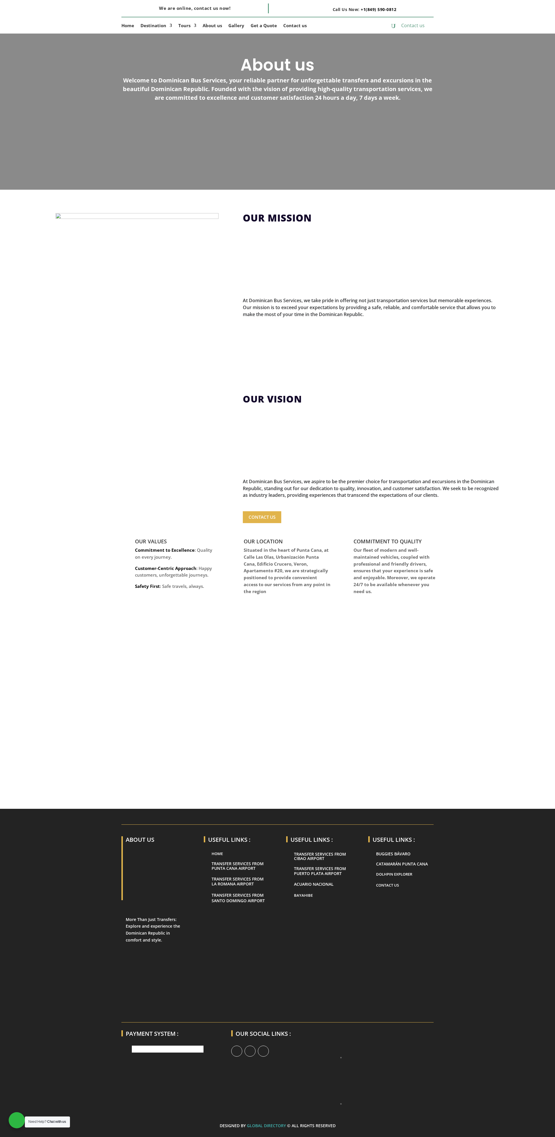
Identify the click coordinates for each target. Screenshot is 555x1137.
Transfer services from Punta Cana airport (238, 866)
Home (127, 25)
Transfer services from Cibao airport (320, 856)
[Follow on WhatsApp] (250, 1051)
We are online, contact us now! (194, 8)
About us (212, 25)
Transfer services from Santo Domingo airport (238, 898)
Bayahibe (303, 895)
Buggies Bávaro (393, 854)
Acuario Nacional (314, 884)
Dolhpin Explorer (394, 874)
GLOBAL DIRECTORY (266, 1125)
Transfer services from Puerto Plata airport (320, 871)
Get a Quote (264, 25)
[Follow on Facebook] (236, 1051)
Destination (153, 25)
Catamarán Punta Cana (402, 864)
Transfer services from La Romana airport (238, 881)
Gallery (236, 25)
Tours (184, 25)
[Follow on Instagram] (263, 1051)
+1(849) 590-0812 (378, 9)
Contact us (295, 25)
